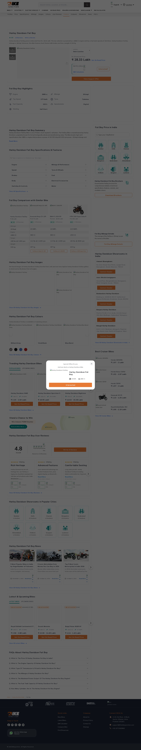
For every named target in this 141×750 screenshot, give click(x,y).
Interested (70, 385)
